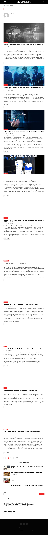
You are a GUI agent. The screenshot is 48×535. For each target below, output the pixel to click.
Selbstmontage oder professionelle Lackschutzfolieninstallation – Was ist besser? (27, 479)
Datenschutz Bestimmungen (31, 527)
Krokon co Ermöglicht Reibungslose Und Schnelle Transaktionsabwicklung (24, 131)
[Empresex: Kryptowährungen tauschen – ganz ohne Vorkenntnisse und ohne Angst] (24, 33)
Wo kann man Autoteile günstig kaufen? (15, 263)
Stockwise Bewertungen (10, 176)
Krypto (5, 42)
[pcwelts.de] (24, 2)
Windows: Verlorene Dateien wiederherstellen (12, 506)
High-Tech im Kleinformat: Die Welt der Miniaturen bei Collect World (26, 472)
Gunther (12, 13)
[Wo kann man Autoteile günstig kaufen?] (24, 251)
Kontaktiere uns (14, 527)
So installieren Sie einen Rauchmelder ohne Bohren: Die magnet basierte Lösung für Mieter (24, 221)
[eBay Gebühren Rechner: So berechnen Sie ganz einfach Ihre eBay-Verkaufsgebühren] (24, 420)
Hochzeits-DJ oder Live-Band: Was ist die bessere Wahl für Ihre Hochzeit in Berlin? (27, 467)
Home (4, 5)
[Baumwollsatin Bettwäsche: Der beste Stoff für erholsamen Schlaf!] (24, 337)
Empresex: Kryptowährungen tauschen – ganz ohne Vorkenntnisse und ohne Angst (23, 45)
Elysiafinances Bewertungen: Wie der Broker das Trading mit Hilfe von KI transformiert (23, 88)
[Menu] (5, 2)
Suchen (5, 492)
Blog (5, 346)
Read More (7, 62)
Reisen (5, 387)
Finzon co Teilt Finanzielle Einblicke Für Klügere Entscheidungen (21, 304)
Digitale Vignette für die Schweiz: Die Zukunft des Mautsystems (21, 390)
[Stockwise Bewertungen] (24, 164)
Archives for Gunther (9, 5)
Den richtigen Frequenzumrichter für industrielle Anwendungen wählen (27, 485)
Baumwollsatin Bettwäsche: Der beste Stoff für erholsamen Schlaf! (22, 349)
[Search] (43, 2)
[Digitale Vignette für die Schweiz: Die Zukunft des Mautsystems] (24, 379)
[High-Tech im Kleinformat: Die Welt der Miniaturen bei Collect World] (7, 474)
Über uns (21, 527)
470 (17, 457)
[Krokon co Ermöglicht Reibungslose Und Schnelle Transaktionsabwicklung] (24, 120)
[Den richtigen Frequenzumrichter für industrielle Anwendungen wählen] (7, 487)
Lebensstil (6, 260)
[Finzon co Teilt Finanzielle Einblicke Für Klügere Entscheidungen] (24, 293)
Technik (6, 217)
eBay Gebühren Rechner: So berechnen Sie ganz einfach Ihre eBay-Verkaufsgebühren (22, 432)
